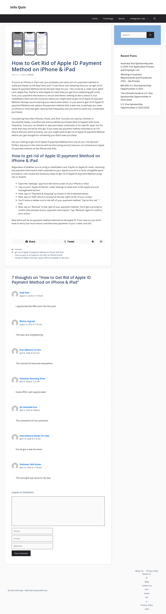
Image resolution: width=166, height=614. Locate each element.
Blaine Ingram (27, 321)
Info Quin (18, 7)
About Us (139, 571)
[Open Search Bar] (154, 18)
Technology (108, 18)
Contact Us (147, 585)
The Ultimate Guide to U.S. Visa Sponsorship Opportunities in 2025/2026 (137, 96)
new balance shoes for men (34, 435)
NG (146, 597)
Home (95, 18)
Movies (121, 18)
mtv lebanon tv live (30, 349)
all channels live (28, 407)
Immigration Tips (137, 18)
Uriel (147, 609)
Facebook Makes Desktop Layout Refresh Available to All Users (42, 258)
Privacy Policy (152, 571)
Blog (147, 581)
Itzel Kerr (24, 292)
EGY (147, 589)
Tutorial (18, 249)
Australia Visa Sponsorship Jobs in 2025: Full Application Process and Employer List (137, 66)
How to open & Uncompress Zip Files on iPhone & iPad (38, 255)
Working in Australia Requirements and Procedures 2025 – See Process (136, 78)
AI (147, 577)
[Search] (150, 35)
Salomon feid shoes (30, 464)
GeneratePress (40, 590)
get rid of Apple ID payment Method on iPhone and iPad (39, 252)
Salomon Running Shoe (32, 378)
